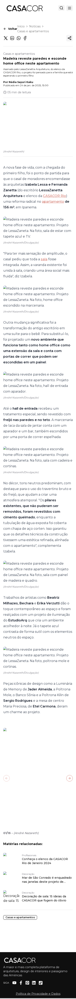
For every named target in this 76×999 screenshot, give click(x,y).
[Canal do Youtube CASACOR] (14, 983)
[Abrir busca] (61, 8)
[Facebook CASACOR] (21, 983)
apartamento (53, 201)
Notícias (35, 26)
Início (21, 26)
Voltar (12, 29)
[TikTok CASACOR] (40, 983)
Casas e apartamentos (33, 31)
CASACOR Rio (54, 196)
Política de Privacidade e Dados (38, 994)
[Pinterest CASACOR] (27, 983)
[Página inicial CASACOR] (24, 8)
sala (44, 259)
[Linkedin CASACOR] (34, 983)
